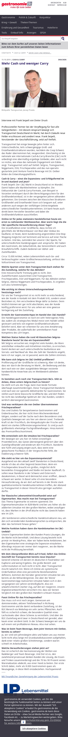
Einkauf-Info (17, 32)
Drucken (62, 59)
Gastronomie (8, 17)
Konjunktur (45, 17)
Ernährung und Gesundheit (15, 27)
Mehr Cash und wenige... (40, 53)
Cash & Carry (20, 53)
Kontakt (51, 5)
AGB (64, 3)
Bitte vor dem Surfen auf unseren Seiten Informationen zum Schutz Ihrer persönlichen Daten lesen (31, 45)
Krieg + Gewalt (9, 22)
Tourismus (38, 27)
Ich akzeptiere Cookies (34, 728)
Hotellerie (52, 27)
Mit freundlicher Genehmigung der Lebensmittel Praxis (30, 676)
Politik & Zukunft (27, 17)
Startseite (6, 53)
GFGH (43, 32)
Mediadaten (56, 3)
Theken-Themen (29, 22)
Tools (4, 32)
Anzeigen (31, 32)
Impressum (61, 5)
